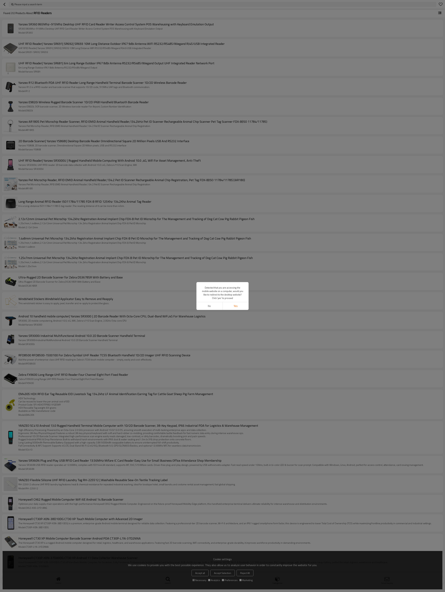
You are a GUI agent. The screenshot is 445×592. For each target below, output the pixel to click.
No (209, 306)
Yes (236, 306)
